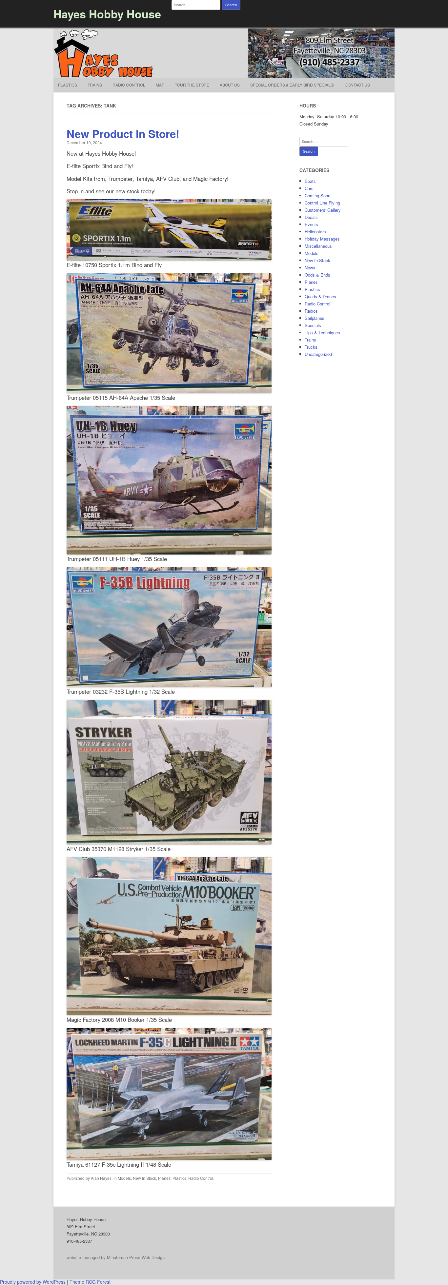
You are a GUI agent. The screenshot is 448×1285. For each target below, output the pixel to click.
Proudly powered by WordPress (33, 1281)
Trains (95, 85)
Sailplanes (314, 318)
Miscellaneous (318, 246)
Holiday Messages (322, 239)
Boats (310, 181)
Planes (164, 1178)
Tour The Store (192, 85)
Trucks (311, 347)
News (310, 267)
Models (124, 1178)
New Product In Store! (123, 133)
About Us (230, 85)
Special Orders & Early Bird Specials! (292, 85)
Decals (311, 217)
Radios (311, 311)
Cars (309, 188)
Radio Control (128, 85)
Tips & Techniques (322, 332)
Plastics (67, 85)
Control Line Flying (322, 203)
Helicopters (315, 231)
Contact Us (357, 85)
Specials (313, 325)
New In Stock (144, 1178)
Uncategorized (318, 354)
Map (160, 85)
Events (311, 224)
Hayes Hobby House (107, 14)
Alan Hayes (101, 1178)
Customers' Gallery (323, 210)
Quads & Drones (320, 296)
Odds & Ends (317, 275)
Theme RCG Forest (90, 1281)
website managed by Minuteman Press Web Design (116, 1257)
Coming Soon (317, 195)
